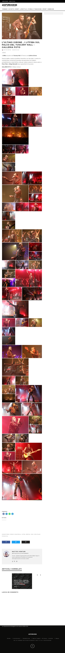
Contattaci (12, 1)
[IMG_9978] (35, 255)
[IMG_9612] (22, 149)
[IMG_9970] (8, 455)
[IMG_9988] (35, 189)
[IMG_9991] (35, 420)
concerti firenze (5, 534)
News (57, 638)
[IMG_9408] (28, 278)
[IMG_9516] (22, 487)
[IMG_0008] (35, 91)
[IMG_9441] (15, 309)
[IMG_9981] (8, 149)
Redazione (5, 1)
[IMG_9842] (22, 438)
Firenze (5, 9)
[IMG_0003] (35, 429)
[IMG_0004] (32, 409)
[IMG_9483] (8, 380)
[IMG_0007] (35, 322)
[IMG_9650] (12, 351)
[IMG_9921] (15, 135)
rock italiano (37, 534)
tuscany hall (5, 536)
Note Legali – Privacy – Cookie (43, 638)
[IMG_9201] (35, 198)
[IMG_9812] (8, 206)
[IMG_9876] (22, 380)
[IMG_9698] (8, 438)
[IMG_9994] (8, 273)
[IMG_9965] (22, 206)
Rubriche (51, 9)
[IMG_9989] (32, 351)
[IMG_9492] (22, 91)
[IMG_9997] (12, 235)
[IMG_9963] (22, 322)
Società (11, 9)
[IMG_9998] (8, 398)
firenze (12, 534)
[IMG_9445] (15, 77)
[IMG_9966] (28, 451)
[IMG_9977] (8, 331)
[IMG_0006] (12, 178)
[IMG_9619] (22, 264)
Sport (44, 9)
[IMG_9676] (32, 467)
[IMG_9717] (15, 251)
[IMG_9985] (15, 193)
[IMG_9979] (12, 293)
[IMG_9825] (8, 447)
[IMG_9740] (15, 367)
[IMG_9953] (8, 282)
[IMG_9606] (32, 293)
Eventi (17, 9)
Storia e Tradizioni (35, 9)
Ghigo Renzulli (18, 534)
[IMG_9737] (32, 235)
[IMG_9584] (35, 206)
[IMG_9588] (12, 120)
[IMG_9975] (28, 393)
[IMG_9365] (8, 322)
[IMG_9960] (8, 91)
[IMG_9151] (8, 100)
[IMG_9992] (35, 264)
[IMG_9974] (12, 409)
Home (9, 638)
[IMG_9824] (8, 224)
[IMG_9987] (8, 158)
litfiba (23, 534)
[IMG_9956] (32, 178)
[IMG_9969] (15, 424)
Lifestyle (23, 9)
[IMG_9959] (8, 215)
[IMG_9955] (12, 467)
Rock (33, 534)
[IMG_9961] (32, 120)
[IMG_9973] (8, 109)
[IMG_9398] (35, 246)
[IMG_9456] (8, 264)
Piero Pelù (28, 534)
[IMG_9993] (8, 389)
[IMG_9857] (8, 166)
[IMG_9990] (8, 340)
